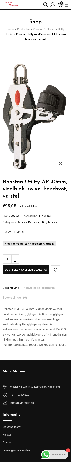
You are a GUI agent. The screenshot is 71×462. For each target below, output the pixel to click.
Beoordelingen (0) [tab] (15, 297)
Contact (7, 442)
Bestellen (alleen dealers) (26, 269)
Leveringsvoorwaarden (16, 450)
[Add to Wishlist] (55, 269)
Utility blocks (48, 222)
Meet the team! (12, 427)
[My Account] (53, 4)
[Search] (45, 4)
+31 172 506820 (19, 394)
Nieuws (7, 434)
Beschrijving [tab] (11, 288)
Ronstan (33, 222)
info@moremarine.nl (22, 402)
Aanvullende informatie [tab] (39, 288)
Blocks (22, 222)
